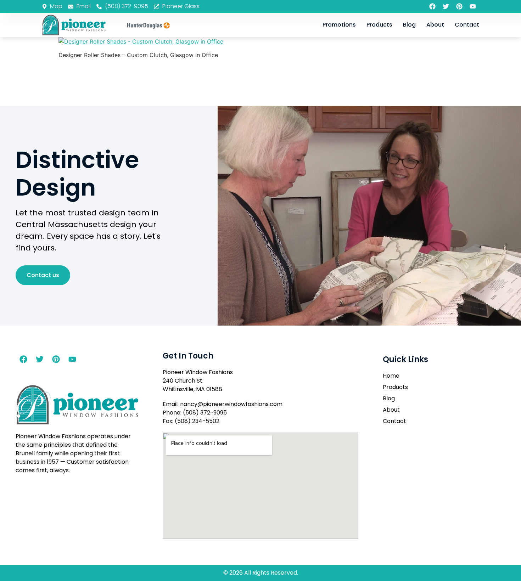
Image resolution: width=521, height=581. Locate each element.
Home (391, 376)
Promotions (339, 25)
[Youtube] (472, 6)
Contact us (43, 275)
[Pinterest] (459, 6)
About (435, 25)
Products (379, 25)
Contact (467, 25)
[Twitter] (445, 6)
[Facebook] (432, 6)
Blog (409, 25)
